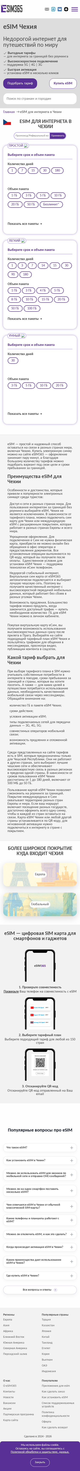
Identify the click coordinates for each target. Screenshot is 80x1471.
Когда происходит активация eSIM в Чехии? (34, 1247)
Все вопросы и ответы (39, 1289)
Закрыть (40, 1462)
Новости (8, 1397)
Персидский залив (15, 1354)
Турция (46, 1319)
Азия (6, 1325)
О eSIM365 (9, 1386)
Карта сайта (10, 1420)
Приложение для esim (56, 1386)
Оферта (46, 1421)
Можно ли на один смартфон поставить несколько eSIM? (32, 1190)
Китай (45, 1337)
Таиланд (47, 1342)
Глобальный (40, 904)
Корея (45, 1354)
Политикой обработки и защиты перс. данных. (40, 1452)
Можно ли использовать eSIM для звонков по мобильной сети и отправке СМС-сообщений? (36, 1175)
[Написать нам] (47, 9)
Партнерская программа (18, 1414)
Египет (46, 1348)
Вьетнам (47, 1359)
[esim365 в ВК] (60, 9)
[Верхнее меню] (74, 9)
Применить (57, 135)
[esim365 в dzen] (66, 9)
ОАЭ (44, 1365)
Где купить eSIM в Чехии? (22, 1275)
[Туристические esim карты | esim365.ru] (11, 9)
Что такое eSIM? (16, 1147)
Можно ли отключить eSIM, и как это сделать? (36, 1234)
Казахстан (48, 1325)
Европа (40, 874)
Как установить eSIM (55, 1397)
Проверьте (11, 991)
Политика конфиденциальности (56, 1414)
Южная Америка (13, 1342)
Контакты (9, 1391)
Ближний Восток (13, 1337)
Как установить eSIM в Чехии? (25, 1160)
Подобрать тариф (20, 83)
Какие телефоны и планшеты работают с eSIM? (32, 1220)
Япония (46, 1331)
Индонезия (49, 1371)
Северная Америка (15, 1348)
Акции (7, 1408)
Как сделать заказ (53, 1391)
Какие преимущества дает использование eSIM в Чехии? (33, 1261)
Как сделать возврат (55, 1427)
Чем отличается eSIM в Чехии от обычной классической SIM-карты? (33, 1206)
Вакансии (9, 1403)
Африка (8, 1331)
